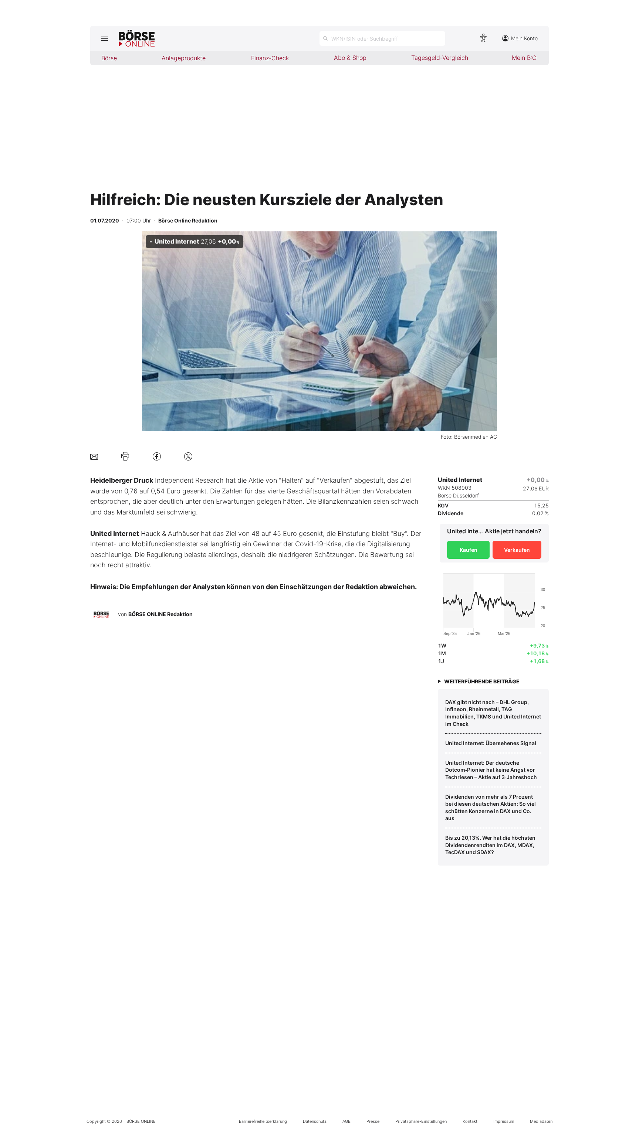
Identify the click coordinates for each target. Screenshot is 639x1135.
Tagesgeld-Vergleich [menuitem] (439, 57)
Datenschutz (315, 1121)
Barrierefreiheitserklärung (263, 1121)
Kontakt (470, 1121)
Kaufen (468, 550)
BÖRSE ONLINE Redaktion (160, 614)
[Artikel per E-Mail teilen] (94, 456)
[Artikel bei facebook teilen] (156, 456)
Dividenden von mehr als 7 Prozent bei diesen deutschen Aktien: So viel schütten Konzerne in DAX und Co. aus (490, 808)
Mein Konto (524, 38)
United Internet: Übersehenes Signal (490, 743)
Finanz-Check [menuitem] (270, 58)
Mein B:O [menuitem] (524, 57)
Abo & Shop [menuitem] (350, 57)
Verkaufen (517, 550)
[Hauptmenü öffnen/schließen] (104, 38)
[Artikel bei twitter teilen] (188, 456)
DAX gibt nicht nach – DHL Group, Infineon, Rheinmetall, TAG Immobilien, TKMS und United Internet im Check (493, 713)
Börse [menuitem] (109, 58)
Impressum (503, 1121)
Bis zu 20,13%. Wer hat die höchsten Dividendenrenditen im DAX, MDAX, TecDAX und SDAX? (490, 845)
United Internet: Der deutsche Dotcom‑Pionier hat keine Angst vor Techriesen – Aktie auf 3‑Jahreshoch (491, 770)
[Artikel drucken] (125, 456)
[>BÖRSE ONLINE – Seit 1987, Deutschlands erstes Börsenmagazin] (137, 38)
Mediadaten (541, 1121)
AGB (346, 1121)
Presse (372, 1121)
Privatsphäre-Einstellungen (421, 1121)
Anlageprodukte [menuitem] (184, 58)
